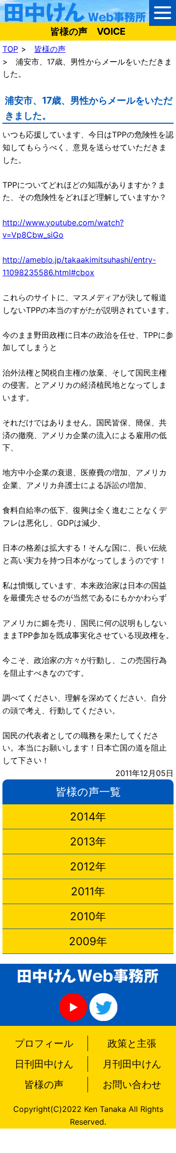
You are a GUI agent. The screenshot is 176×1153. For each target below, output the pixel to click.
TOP (10, 49)
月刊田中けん (132, 1064)
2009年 (88, 941)
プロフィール (44, 1043)
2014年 (88, 816)
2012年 (88, 866)
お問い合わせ (132, 1084)
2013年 (88, 841)
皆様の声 (50, 49)
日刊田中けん (44, 1064)
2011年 (88, 891)
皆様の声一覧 (88, 791)
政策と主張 (132, 1043)
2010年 (88, 916)
